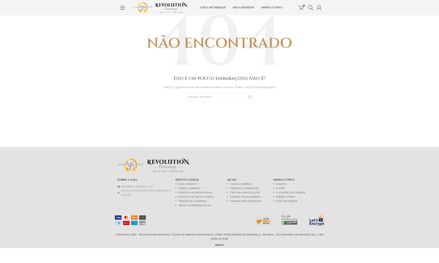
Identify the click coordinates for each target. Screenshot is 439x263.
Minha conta (285, 197)
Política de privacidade (195, 192)
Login (280, 188)
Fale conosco (188, 184)
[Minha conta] (319, 7)
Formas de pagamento (245, 197)
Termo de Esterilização (194, 205)
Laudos (281, 184)
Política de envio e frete (195, 197)
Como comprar (241, 184)
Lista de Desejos (287, 201)
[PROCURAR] (250, 97)
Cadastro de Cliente (290, 192)
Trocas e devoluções (245, 192)
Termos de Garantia (192, 201)
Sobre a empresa (189, 188)
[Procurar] (310, 7)
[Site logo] (160, 7)
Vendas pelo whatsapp (245, 201)
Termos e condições (244, 188)
